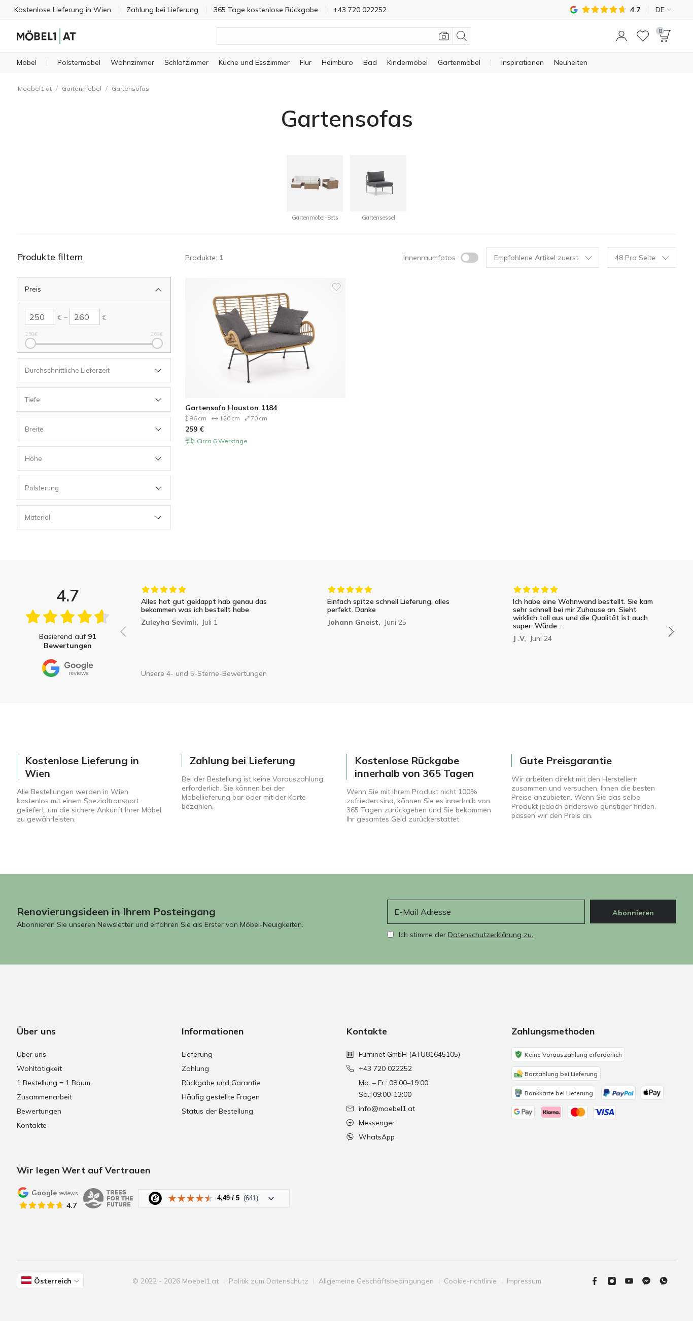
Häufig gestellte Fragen (221, 1096)
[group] (211, 624)
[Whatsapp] (667, 1281)
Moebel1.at (35, 88)
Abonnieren (633, 912)
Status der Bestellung (217, 1111)
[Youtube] (633, 1281)
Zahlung (195, 1068)
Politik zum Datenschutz (268, 1281)
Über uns (31, 1054)
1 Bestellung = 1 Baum (53, 1082)
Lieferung (197, 1054)
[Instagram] (616, 1281)
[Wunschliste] (643, 36)
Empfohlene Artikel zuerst (536, 257)
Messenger (377, 1122)
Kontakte (32, 1125)
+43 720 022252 (385, 1068)
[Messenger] (650, 1281)
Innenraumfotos (429, 257)
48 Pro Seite (635, 257)
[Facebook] (598, 1281)
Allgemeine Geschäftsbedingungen (376, 1281)
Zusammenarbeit (44, 1096)
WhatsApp (377, 1136)
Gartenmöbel (81, 88)
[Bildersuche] (444, 36)
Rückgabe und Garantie (221, 1082)
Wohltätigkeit (39, 1068)
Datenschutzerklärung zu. (490, 934)
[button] (621, 36)
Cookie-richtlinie (470, 1281)
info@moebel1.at (387, 1108)
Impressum (524, 1281)
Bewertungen (39, 1111)
